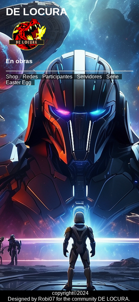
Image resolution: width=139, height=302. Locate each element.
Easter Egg (18, 82)
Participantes (57, 76)
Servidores (89, 76)
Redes (30, 76)
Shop (12, 76)
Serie (112, 76)
